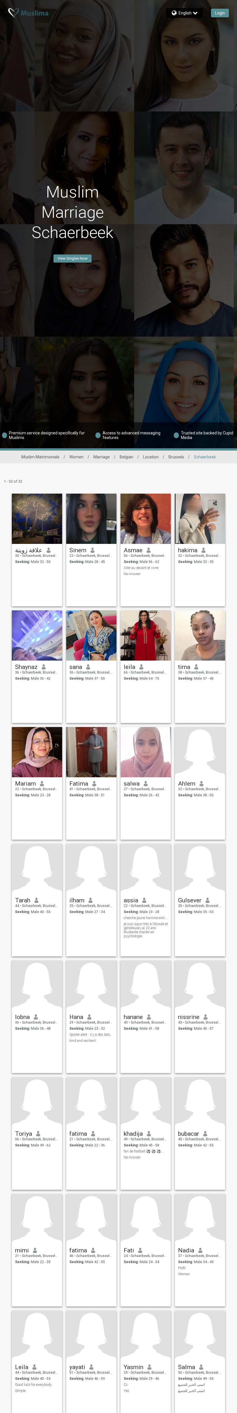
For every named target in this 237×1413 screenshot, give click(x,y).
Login (220, 13)
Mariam (25, 783)
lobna (22, 1017)
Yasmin (133, 1367)
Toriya (23, 1133)
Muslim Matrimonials (40, 457)
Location (151, 457)
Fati (129, 1250)
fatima (78, 1133)
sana (75, 666)
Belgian (126, 457)
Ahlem (186, 783)
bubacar (188, 1133)
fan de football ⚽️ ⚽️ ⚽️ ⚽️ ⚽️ (146, 1151)
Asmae (133, 550)
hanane (133, 1017)
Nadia (186, 1250)
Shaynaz (26, 666)
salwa (132, 783)
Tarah (22, 900)
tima (184, 666)
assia (131, 900)
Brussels (176, 457)
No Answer (132, 574)
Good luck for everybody (33, 1385)
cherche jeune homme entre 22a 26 (146, 918)
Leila (21, 1367)
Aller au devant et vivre (141, 568)
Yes (126, 1391)
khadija (133, 1133)
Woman (184, 1274)
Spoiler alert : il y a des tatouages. (91, 1035)
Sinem (77, 550)
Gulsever (189, 900)
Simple (20, 1391)
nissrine (188, 1017)
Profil (182, 1268)
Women (76, 457)
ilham (76, 900)
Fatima (78, 783)
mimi (22, 1250)
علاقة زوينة (28, 550)
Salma (186, 1367)
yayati (77, 1367)
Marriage (101, 457)
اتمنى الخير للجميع (191, 1385)
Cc (126, 1385)
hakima (187, 550)
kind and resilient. (83, 1041)
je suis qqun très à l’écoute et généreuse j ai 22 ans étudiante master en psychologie (146, 930)
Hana (76, 1017)
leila (129, 666)
